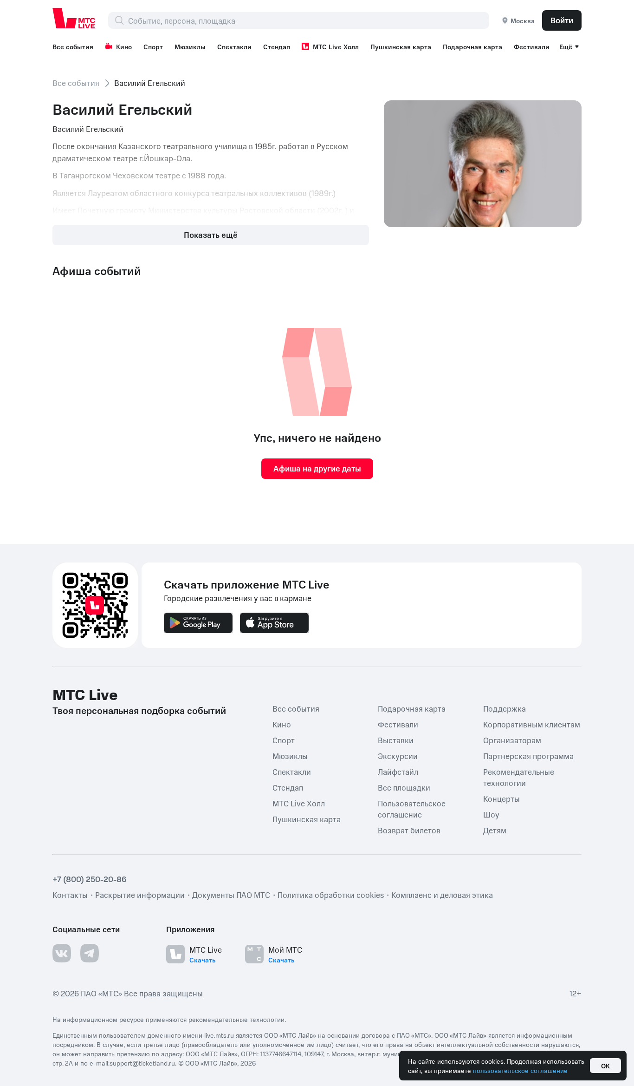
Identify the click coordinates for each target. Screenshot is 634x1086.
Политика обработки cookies (331, 894)
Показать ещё (211, 234)
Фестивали (532, 46)
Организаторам (512, 740)
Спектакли (234, 46)
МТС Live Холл (336, 46)
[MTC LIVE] (74, 18)
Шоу (491, 814)
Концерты (501, 798)
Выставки (396, 740)
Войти (561, 20)
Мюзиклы (190, 46)
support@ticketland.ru (142, 1062)
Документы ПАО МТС (231, 894)
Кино (124, 46)
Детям (494, 830)
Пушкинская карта (400, 46)
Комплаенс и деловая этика (442, 894)
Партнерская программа (528, 755)
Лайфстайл (398, 771)
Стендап (276, 46)
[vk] (61, 953)
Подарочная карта (472, 46)
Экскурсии (398, 755)
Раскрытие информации (140, 894)
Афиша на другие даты (317, 468)
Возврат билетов (409, 830)
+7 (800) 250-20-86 (89, 878)
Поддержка (504, 708)
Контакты (70, 894)
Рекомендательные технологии (518, 777)
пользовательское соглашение (520, 1070)
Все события (72, 46)
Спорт (153, 46)
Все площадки (404, 787)
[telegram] (89, 953)
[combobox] (308, 20)
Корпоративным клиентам (531, 724)
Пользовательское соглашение (412, 809)
